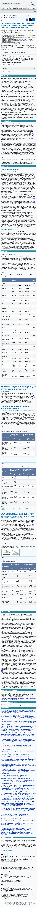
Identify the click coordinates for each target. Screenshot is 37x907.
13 (34, 198)
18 (6, 636)
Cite (22, 17)
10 (28, 151)
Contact (33, 8)
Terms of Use (27, 904)
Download (5, 71)
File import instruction (13, 71)
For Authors (13, 8)
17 (10, 635)
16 (5, 626)
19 (6, 654)
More (8, 49)
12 (32, 198)
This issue (15, 17)
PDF (28, 15)
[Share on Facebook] (27, 19)
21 (1, 671)
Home (3, 8)
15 (5, 217)
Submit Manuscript (21, 8)
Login (28, 8)
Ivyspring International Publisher (15, 902)
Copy (4, 64)
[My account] (35, 11)
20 (6, 659)
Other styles (11, 64)
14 (26, 214)
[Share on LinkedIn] (33, 19)
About (7, 8)
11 (3, 152)
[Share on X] (30, 19)
